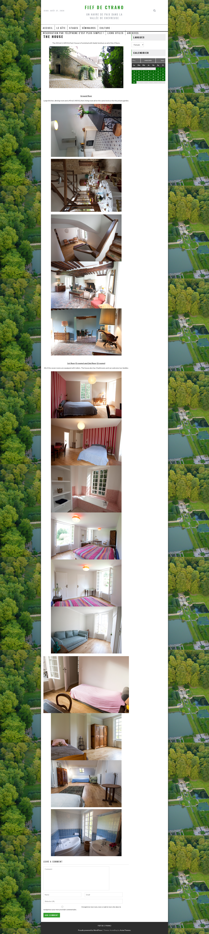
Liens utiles (115, 33)
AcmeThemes (125, 930)
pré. (134, 60)
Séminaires (89, 27)
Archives (133, 33)
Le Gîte (61, 27)
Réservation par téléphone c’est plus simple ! (73, 33)
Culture (105, 27)
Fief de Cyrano (104, 7)
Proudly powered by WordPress (90, 930)
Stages (73, 27)
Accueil (48, 27)
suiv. (162, 60)
